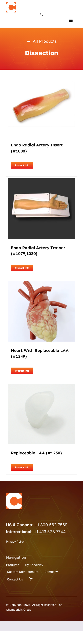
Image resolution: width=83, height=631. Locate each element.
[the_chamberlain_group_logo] (11, 4)
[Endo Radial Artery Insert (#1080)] (41, 78)
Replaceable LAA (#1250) (36, 453)
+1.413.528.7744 (50, 531)
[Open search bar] (41, 14)
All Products (45, 41)
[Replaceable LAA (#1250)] (41, 386)
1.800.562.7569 (52, 524)
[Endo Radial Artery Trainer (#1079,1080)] (41, 181)
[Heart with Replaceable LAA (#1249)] (41, 284)
